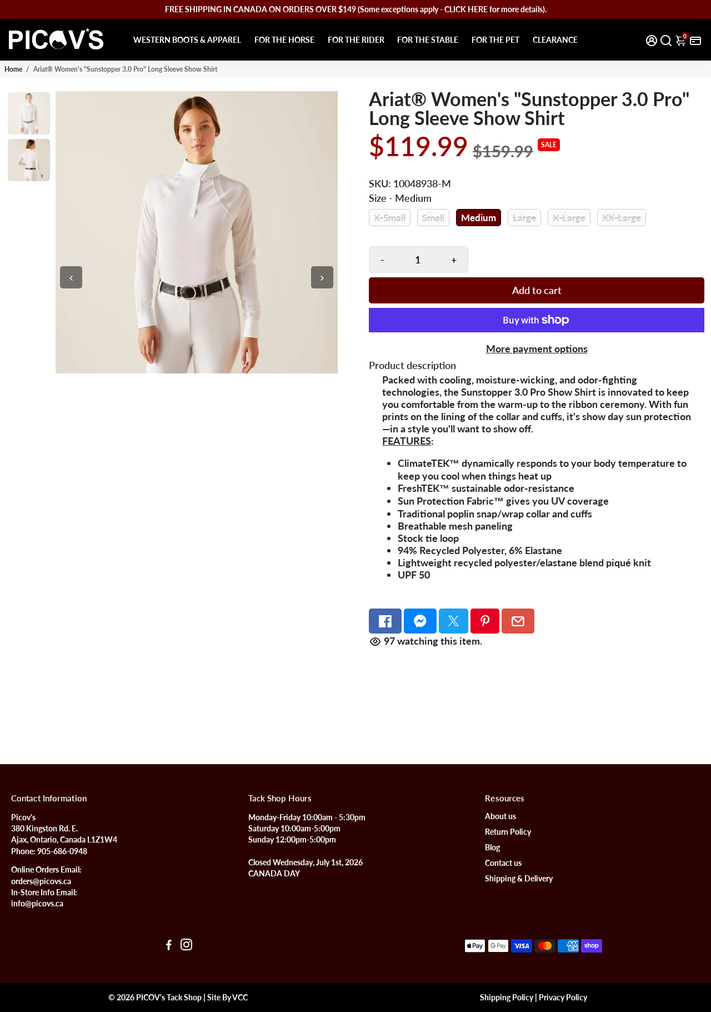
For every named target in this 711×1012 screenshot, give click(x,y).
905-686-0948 (62, 851)
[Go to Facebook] (385, 621)
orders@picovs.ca (41, 881)
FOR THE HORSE (284, 39)
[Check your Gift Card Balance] (695, 40)
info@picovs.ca (37, 903)
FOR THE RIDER (356, 39)
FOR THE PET (495, 39)
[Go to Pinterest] (485, 621)
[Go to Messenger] (420, 621)
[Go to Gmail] (518, 621)
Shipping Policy (506, 997)
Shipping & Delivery (519, 878)
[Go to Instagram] (186, 946)
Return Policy (508, 831)
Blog (492, 847)
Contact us (503, 863)
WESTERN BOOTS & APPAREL (187, 39)
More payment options (537, 348)
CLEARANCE (555, 39)
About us (500, 816)
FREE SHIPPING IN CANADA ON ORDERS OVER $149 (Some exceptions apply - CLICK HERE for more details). (356, 9)
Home (13, 69)
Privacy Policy (563, 997)
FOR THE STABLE (427, 39)
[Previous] (71, 277)
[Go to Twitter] (453, 621)
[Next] (322, 277)
